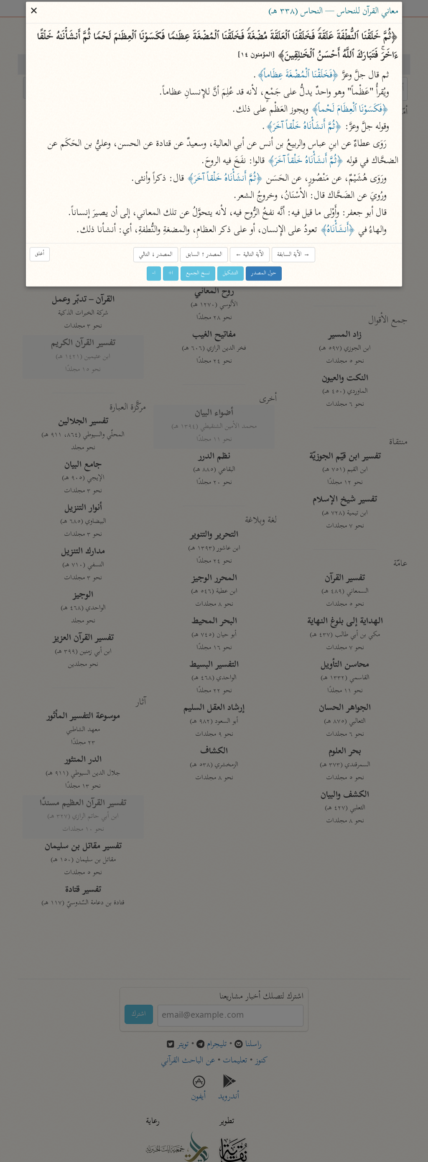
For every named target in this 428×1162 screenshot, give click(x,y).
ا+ (170, 274)
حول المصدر (263, 274)
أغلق (39, 254)
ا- (153, 274)
